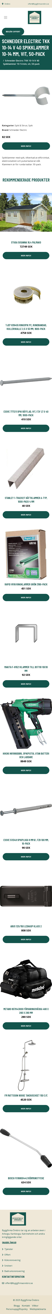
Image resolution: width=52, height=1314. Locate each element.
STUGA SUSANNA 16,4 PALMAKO (26, 242)
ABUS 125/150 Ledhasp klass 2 (26, 926)
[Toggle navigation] (5, 17)
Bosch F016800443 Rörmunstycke (26, 1178)
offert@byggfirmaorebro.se (38, 4)
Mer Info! (26, 146)
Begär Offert (13, 31)
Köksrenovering (12, 1260)
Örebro (7, 4)
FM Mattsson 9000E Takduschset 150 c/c (26, 1095)
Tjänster (8, 1249)
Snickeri (8, 1265)
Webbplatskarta (38, 1309)
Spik (30, 125)
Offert (7, 1254)
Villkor (35, 1305)
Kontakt (26, 1305)
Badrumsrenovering (14, 1271)
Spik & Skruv (21, 125)
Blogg (17, 1305)
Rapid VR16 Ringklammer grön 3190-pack (26, 584)
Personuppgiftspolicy (17, 1309)
